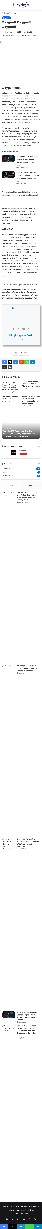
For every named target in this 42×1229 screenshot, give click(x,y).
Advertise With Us (27, 1210)
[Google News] (21, 353)
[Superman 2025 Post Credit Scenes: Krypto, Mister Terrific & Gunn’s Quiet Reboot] (8, 158)
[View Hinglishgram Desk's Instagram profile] (29, 329)
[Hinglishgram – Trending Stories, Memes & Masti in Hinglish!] (21, 5)
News (5, 472)
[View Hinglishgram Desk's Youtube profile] (24, 329)
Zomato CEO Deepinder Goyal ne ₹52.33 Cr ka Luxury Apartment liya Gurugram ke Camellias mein (19, 433)
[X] (10, 362)
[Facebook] (4, 362)
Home (5, 13)
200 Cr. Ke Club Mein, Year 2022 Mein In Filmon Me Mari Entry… (31, 384)
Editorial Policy (13, 1210)
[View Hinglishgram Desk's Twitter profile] (18, 329)
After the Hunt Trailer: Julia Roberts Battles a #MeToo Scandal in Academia (27, 668)
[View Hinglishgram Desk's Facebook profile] (13, 329)
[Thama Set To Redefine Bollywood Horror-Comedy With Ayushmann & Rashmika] (8, 924)
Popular (31, 485)
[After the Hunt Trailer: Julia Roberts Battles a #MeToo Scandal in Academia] (8, 750)
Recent (10, 485)
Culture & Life (8, 476)
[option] (21, 426)
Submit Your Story (21, 1214)
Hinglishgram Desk (11, 32)
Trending (12, 13)
